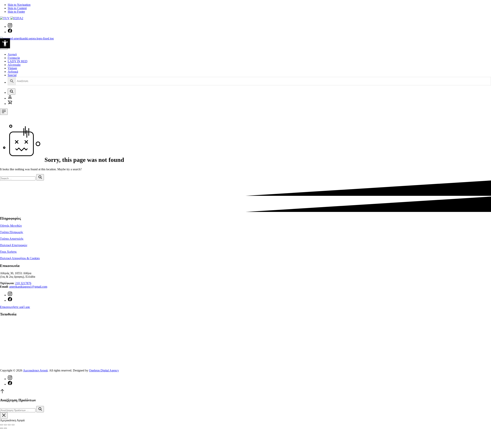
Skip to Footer (16, 11)
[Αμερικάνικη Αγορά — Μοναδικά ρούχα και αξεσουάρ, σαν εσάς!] (27, 38)
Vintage (12, 68)
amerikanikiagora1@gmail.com (28, 286)
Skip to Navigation (19, 4)
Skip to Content (17, 8)
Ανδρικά (13, 71)
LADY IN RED (17, 61)
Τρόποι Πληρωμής (11, 232)
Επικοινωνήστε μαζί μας (15, 307)
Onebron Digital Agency (104, 370)
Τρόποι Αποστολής (11, 238)
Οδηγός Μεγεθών (11, 225)
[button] (5, 43)
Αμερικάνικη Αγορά (35, 370)
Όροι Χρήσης (8, 251)
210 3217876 (23, 283)
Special (12, 75)
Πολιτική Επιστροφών (13, 245)
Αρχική (12, 54)
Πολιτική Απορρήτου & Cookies (20, 258)
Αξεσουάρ (14, 64)
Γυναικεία (14, 57)
